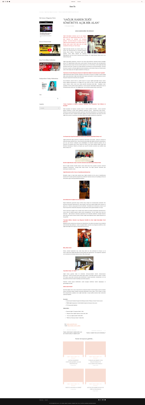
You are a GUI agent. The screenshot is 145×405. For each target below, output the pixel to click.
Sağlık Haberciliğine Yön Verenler (73, 357)
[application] (49, 50)
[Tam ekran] (58, 54)
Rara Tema (78, 403)
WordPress (82, 403)
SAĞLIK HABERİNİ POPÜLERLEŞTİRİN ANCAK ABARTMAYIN (73, 362)
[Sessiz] (57, 54)
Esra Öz (72, 7)
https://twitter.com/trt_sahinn (74, 325)
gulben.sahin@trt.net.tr (72, 324)
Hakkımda (73, 1)
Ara (40, 94)
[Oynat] (40, 54)
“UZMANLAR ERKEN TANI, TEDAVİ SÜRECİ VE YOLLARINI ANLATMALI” (95, 362)
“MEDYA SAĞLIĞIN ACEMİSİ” (73, 387)
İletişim (79, 1)
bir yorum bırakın (70, 26)
